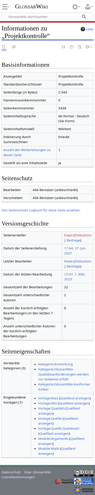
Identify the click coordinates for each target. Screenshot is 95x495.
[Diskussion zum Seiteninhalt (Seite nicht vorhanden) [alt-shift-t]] (13, 47)
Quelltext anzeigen (75, 398)
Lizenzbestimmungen (18, 477)
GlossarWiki (31, 6)
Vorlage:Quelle (50, 418)
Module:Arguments (53, 438)
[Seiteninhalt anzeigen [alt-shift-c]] (4, 47)
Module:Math (48, 448)
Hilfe (89, 29)
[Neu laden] (80, 47)
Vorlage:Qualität (51, 408)
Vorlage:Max (48, 398)
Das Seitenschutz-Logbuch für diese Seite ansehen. (41, 210)
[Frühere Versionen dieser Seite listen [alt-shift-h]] (71, 47)
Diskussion (83, 235)
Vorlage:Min (47, 403)
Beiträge (73, 240)
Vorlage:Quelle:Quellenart (58, 428)
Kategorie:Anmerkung (55, 364)
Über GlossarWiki (37, 472)
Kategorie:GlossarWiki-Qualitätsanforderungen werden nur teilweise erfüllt (63, 374)
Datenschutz (11, 472)
